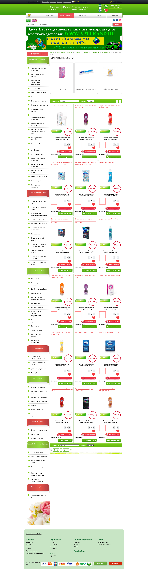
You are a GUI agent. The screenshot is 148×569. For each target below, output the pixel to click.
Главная (29, 15)
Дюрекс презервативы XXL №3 (109, 332)
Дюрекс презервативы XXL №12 (85, 332)
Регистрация (100, 563)
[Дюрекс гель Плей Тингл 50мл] (110, 233)
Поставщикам (54, 544)
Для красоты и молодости (36, 335)
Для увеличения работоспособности (38, 298)
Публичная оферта (31, 551)
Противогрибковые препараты (38, 145)
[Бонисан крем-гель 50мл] (61, 119)
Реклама (52, 546)
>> (71, 450)
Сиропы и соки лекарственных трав (38, 357)
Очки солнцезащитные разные (39, 468)
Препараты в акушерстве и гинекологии (35, 82)
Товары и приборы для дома (39, 392)
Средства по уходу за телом (38, 264)
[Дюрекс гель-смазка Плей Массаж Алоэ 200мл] (86, 119)
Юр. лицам (53, 556)
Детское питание (37, 410)
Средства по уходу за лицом (38, 208)
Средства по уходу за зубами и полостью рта (39, 245)
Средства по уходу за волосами (38, 257)
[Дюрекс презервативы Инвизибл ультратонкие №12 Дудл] (86, 176)
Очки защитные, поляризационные (37, 474)
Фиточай (34, 373)
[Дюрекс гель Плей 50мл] (110, 176)
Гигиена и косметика (38, 387)
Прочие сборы (36, 293)
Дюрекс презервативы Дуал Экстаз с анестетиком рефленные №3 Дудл (61, 220)
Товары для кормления (39, 401)
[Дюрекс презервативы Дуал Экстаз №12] (86, 402)
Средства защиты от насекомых (38, 229)
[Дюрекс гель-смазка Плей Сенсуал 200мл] (61, 402)
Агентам (52, 542)
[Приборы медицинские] (110, 79)
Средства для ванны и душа (38, 202)
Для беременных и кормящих (37, 321)
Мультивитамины (37, 307)
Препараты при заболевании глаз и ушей (38, 132)
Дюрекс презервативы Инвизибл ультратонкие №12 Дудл (85, 163)
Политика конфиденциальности (35, 553)
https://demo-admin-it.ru (80, 2)
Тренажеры (35, 434)
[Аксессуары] (61, 79)
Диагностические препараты (37, 165)
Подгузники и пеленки (39, 397)
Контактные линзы (37, 452)
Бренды (76, 546)
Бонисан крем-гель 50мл (59, 106)
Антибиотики (35, 150)
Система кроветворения (39, 105)
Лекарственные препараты (64, 52)
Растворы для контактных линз (37, 480)
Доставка (82, 15)
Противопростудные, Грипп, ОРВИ (38, 124)
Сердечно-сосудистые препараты (38, 69)
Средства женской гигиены (37, 239)
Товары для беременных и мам (37, 415)
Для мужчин (35, 326)
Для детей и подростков (35, 341)
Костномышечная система (37, 110)
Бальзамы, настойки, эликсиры (38, 364)
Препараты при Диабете (36, 139)
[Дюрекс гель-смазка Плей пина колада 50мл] (61, 346)
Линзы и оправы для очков (38, 462)
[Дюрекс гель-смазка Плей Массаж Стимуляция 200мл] (61, 289)
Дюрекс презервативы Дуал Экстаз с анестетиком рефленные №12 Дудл (85, 220)
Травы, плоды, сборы (38, 369)
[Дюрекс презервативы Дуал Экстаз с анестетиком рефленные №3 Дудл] (61, 233)
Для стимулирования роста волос (38, 284)
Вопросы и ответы (103, 542)
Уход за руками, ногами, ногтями (39, 251)
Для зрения (35, 279)
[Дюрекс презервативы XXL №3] (110, 346)
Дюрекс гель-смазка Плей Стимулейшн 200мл (107, 390)
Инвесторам (53, 549)
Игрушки (34, 406)
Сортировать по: (55, 101)
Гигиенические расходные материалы (39, 214)
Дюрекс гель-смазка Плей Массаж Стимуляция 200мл (61, 276)
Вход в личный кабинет (34, 2)
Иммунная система (37, 154)
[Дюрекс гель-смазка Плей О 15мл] (110, 289)
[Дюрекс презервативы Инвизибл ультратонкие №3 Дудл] (61, 176)
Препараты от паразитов (36, 186)
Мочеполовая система (38, 93)
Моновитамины (36, 330)
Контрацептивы (106, 52)
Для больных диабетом (39, 289)
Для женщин (35, 303)
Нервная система (37, 97)
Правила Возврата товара (49, 2)
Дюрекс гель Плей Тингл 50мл (108, 219)
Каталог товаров (66, 15)
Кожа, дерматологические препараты (38, 117)
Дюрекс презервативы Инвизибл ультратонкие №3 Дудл (61, 163)
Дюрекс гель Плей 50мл (106, 162)
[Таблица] (117, 101)
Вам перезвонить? (117, 2)
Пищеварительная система (37, 75)
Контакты (114, 15)
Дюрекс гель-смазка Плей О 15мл (109, 276)
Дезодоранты (35, 234)
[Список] (120, 101)
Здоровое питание (37, 438)
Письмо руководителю (104, 544)
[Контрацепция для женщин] (86, 79)
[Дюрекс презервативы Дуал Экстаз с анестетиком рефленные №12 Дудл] (86, 233)
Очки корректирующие (39, 457)
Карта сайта (115, 563)
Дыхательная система (38, 101)
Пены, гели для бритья (39, 224)
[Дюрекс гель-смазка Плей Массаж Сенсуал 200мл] (110, 119)
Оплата (98, 15)
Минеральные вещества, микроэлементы (36, 314)
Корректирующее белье (39, 430)
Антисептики (35, 89)
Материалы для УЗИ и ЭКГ (38, 496)
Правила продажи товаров (64, 2)
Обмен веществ (36, 181)
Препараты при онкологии (36, 171)
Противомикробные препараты (38, 159)
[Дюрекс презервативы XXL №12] (86, 346)
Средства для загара (38, 219)
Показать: (83, 101)
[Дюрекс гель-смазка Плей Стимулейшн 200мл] (110, 402)
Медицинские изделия (39, 177)
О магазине (50, 15)
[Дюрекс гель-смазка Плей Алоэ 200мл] (86, 289)
